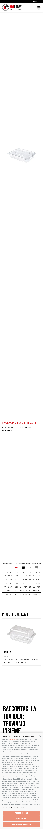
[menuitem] (36, 2)
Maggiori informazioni (21, 824)
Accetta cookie (21, 813)
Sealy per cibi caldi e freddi (21, 652)
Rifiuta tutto (21, 818)
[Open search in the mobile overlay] (33, 8)
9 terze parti (13, 739)
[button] (40, 736)
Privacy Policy (7, 807)
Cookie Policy (19, 807)
